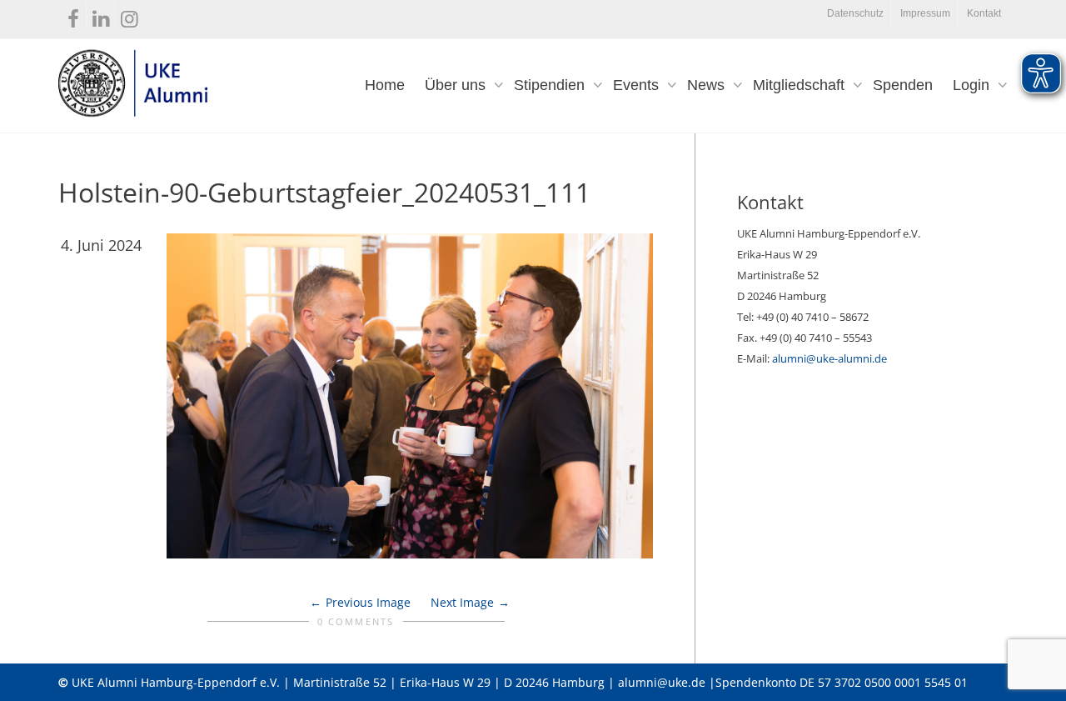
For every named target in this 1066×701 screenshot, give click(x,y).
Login (973, 85)
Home (385, 85)
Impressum (925, 13)
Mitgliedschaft (801, 85)
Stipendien (551, 85)
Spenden (903, 85)
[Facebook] (73, 15)
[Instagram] (129, 15)
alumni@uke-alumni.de (829, 358)
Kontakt (984, 13)
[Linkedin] (101, 15)
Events (638, 85)
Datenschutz (855, 13)
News (708, 85)
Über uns (457, 85)
